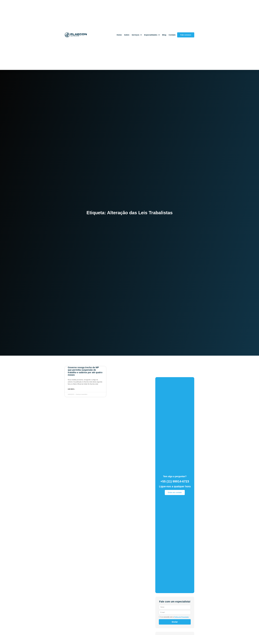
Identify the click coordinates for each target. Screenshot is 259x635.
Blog (164, 35)
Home (119, 35)
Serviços (135, 35)
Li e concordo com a (175, 617)
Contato (172, 35)
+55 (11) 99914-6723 (174, 481)
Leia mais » (71, 389)
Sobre (126, 35)
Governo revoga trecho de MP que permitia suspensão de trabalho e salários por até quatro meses (85, 371)
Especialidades (150, 35)
